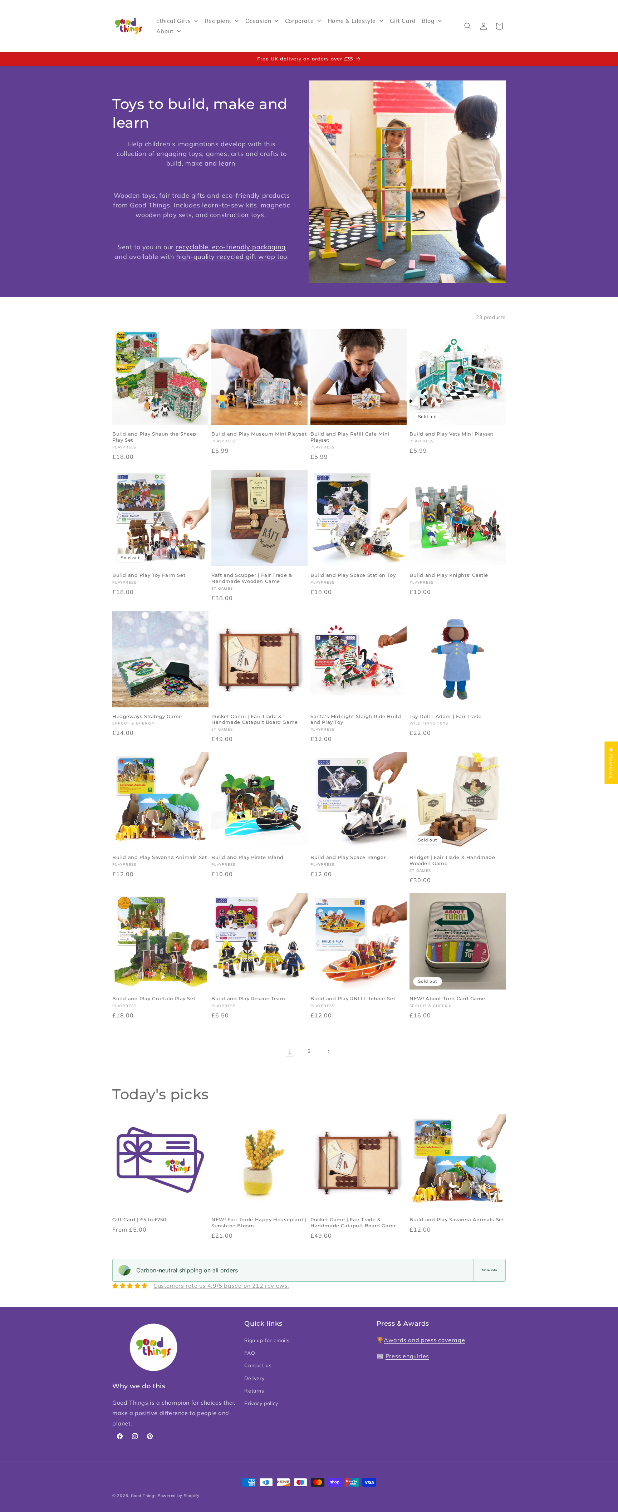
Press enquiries (407, 1356)
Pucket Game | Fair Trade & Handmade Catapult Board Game (254, 719)
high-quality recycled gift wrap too (231, 256)
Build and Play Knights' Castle (448, 575)
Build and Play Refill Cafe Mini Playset (350, 437)
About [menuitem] (165, 31)
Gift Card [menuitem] (403, 20)
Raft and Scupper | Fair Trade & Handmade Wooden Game (251, 578)
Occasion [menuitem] (258, 20)
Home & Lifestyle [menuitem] (352, 20)
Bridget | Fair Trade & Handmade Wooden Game (452, 860)
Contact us (257, 1366)
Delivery (254, 1378)
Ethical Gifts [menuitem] (173, 20)
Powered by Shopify (179, 1495)
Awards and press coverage (424, 1340)
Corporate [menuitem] (299, 20)
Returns (254, 1391)
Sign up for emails (266, 1340)
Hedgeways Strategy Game (147, 716)
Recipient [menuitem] (218, 20)
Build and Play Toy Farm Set (148, 575)
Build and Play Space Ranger (348, 857)
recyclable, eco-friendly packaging (231, 247)
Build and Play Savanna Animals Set (159, 857)
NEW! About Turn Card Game (447, 998)
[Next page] (328, 1051)
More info (489, 1270)
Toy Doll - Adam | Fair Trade (445, 716)
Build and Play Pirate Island (247, 857)
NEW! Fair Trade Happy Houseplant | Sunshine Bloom (258, 1222)
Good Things (144, 1495)
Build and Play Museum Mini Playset (258, 434)
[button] (468, 26)
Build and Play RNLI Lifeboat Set (352, 998)
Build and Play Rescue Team (248, 998)
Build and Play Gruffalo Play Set (153, 998)
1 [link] (290, 1051)
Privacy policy (261, 1403)
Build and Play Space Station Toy (353, 575)
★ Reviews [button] (611, 762)
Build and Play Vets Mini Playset (451, 434)
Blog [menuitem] (428, 20)
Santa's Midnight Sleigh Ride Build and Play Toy (355, 719)
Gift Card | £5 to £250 (139, 1219)
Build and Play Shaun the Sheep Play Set (154, 437)
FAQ (249, 1353)
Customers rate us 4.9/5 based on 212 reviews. (221, 1285)
